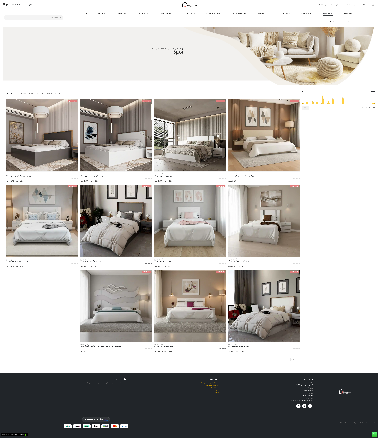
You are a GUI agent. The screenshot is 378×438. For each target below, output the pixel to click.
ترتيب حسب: (61, 94)
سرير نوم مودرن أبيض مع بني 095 (238, 346)
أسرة (229, 173)
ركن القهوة (262, 14)
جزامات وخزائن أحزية (166, 14)
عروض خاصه (348, 14)
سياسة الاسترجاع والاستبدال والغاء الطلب (208, 383)
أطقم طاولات (307, 14)
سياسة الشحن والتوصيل (212, 385)
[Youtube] (304, 406)
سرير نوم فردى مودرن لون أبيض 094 (239, 261)
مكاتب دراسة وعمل (214, 14)
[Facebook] (310, 406)
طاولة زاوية (101, 14)
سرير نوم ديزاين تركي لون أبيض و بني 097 (93, 176)
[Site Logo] (189, 4)
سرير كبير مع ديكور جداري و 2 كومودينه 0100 (242, 176)
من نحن (349, 21)
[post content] (264, 135)
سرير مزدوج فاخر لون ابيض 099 (164, 176)
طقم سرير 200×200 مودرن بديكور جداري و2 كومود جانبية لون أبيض (100, 346)
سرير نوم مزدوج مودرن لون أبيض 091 (17, 261)
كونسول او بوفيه (143, 14)
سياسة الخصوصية (214, 388)
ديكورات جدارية (190, 14)
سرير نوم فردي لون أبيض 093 (163, 261)
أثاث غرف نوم (328, 14)
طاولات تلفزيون (284, 14)
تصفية (305, 108)
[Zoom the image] (344, 390)
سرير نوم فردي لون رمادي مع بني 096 (91, 261)
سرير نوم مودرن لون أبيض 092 (163, 346)
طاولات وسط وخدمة (239, 14)
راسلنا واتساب (82, 14)
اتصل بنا (332, 21)
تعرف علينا (216, 392)
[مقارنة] (297, 111)
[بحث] (7, 17)
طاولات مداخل (121, 14)
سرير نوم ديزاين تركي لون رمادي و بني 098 (19, 176)
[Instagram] (298, 406)
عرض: (36, 94)
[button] (11, 93)
